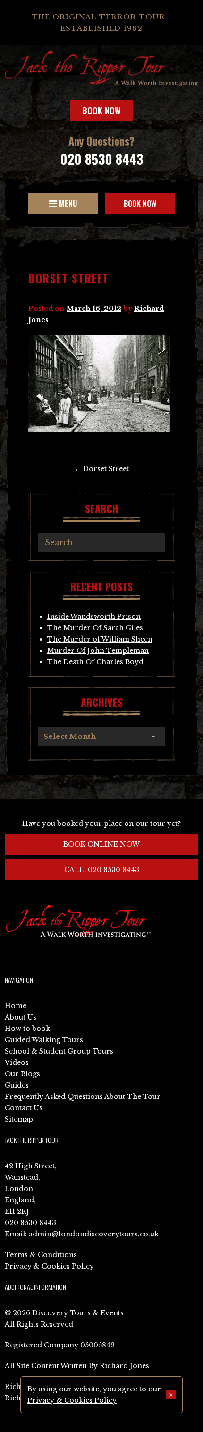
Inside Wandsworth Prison (94, 616)
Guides (17, 1085)
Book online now (101, 844)
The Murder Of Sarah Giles (95, 628)
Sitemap (19, 1119)
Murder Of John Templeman (98, 650)
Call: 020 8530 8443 (101, 870)
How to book (27, 1028)
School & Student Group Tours (59, 1051)
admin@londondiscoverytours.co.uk (94, 1234)
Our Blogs (22, 1074)
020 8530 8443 (101, 159)
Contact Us (23, 1108)
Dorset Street (102, 468)
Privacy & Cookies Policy (49, 1266)
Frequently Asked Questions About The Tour (83, 1096)
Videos (17, 1062)
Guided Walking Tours (44, 1040)
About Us (20, 1017)
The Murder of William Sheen (99, 639)
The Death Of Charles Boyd (95, 662)
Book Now (101, 110)
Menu (67, 203)
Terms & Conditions (41, 1255)
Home (15, 1006)
